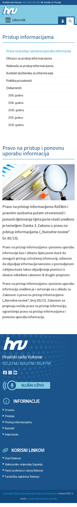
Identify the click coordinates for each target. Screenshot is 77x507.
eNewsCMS (64, 493)
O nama (9, 410)
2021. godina (15, 118)
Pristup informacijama (18, 422)
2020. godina (16, 110)
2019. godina (15, 103)
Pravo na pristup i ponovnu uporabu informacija (38, 51)
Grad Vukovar (13, 458)
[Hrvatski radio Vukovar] (9, 10)
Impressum (12, 434)
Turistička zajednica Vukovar (22, 477)
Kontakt (47, 2)
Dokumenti (13, 88)
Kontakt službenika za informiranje (29, 73)
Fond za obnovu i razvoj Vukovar (24, 471)
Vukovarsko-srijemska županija (24, 464)
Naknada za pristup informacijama (29, 66)
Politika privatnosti (19, 80)
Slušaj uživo (32, 385)
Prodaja (57, 2)
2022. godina (16, 125)
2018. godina (15, 95)
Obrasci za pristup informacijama (29, 58)
